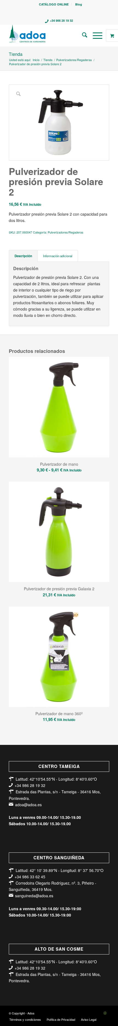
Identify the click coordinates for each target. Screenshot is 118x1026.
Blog (78, 4)
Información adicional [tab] (57, 256)
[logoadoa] (49, 35)
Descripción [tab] (23, 256)
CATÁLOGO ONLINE (54, 4)
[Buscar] (82, 35)
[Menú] (94, 35)
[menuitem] (54, 4)
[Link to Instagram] (105, 1013)
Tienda (16, 54)
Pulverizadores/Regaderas (65, 232)
